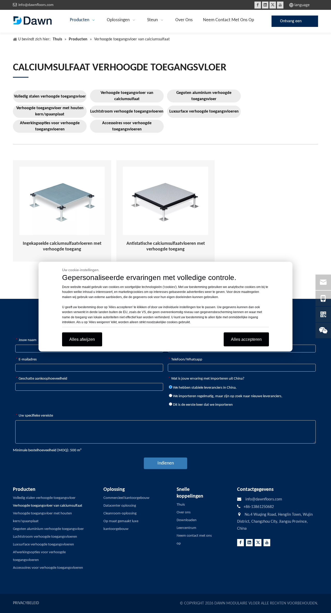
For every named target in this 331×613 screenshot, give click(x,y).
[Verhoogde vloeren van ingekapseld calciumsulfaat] (62, 201)
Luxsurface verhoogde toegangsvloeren (204, 111)
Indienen (165, 463)
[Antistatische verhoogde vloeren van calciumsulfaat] (165, 201)
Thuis (181, 505)
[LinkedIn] (265, 5)
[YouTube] (280, 5)
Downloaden (187, 520)
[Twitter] (272, 5)
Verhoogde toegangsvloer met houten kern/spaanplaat (50, 111)
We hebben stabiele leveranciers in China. (204, 388)
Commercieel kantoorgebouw (126, 498)
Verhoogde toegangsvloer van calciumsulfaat (127, 96)
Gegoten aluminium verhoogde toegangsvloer (203, 96)
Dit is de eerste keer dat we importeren (202, 405)
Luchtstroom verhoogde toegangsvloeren (126, 111)
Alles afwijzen (82, 339)
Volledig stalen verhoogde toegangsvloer (50, 96)
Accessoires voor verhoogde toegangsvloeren (127, 126)
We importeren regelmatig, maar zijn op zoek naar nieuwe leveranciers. (227, 396)
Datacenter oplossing (119, 506)
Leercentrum (186, 528)
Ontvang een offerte (291, 23)
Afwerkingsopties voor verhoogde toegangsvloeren (50, 126)
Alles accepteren (246, 339)
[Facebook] (257, 5)
